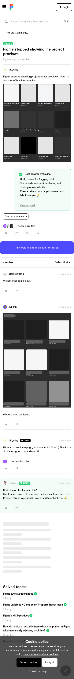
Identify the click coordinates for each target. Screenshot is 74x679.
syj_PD (13, 306)
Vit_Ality (13, 69)
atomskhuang (16, 273)
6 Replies (8, 635)
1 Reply (7, 598)
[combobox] (37, 21)
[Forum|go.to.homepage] (11, 7)
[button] (4, 7)
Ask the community (16, 216)
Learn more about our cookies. (41, 654)
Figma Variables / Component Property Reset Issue (33, 604)
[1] (37, 160)
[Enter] (6, 21)
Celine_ (13, 483)
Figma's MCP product (16, 615)
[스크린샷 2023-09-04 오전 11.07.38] (37, 406)
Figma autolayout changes (18, 593)
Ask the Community (17, 32)
